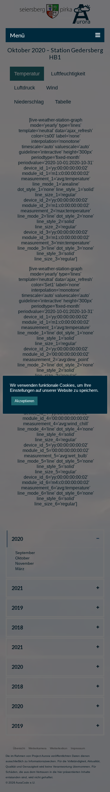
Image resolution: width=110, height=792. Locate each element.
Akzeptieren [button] (24, 401)
